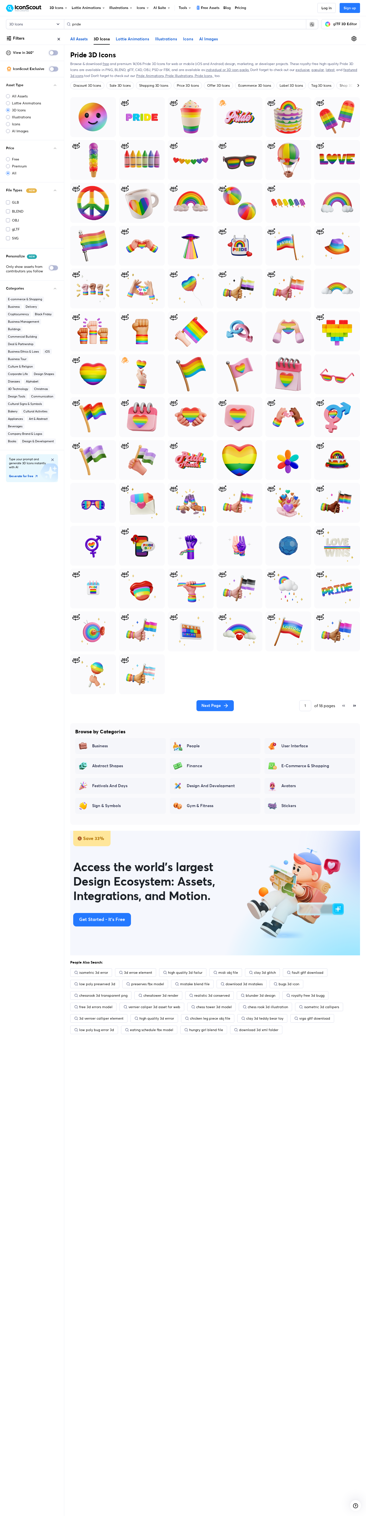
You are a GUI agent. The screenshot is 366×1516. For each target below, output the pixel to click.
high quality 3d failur (185, 972)
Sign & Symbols (106, 806)
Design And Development (211, 786)
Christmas (41, 389)
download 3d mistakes (244, 984)
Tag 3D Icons (321, 85)
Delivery (31, 306)
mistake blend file (195, 984)
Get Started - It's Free (102, 919)
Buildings (14, 329)
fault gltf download (307, 972)
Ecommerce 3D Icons (254, 85)
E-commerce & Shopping (25, 299)
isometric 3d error (93, 972)
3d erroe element (138, 972)
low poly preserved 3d (97, 984)
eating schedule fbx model (151, 1030)
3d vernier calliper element (101, 1018)
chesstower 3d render (160, 995)
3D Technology (18, 389)
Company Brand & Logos (25, 434)
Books (12, 441)
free (106, 64)
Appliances (15, 419)
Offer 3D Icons (218, 85)
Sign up (350, 8)
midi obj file (228, 972)
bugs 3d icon (289, 984)
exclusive (303, 70)
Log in (326, 8)
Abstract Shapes (107, 766)
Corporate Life (18, 374)
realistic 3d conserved (212, 995)
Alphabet (32, 381)
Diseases (14, 381)
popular (317, 70)
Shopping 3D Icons (153, 85)
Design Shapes (44, 374)
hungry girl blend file (206, 1030)
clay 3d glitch (265, 972)
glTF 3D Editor (345, 24)
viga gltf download (314, 1018)
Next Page (211, 706)
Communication (42, 396)
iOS (47, 351)
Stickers (288, 806)
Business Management (23, 321)
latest (330, 70)
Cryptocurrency (18, 314)
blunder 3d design (260, 995)
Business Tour (17, 359)
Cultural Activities (35, 411)
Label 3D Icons (291, 85)
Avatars (288, 786)
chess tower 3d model (214, 1007)
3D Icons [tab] (102, 38)
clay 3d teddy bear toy (264, 1018)
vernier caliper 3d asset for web (154, 1007)
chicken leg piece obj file (210, 1018)
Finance (194, 766)
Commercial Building (22, 336)
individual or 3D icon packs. (227, 70)
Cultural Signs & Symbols (25, 404)
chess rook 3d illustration (268, 1007)
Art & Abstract (38, 419)
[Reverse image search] (312, 24)
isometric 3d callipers (321, 1007)
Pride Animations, (150, 76)
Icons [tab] (188, 39)
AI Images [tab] (208, 39)
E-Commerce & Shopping (305, 766)
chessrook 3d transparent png (103, 995)
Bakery (12, 411)
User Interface (294, 746)
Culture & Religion (20, 366)
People (193, 746)
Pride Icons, (204, 76)
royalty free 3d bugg (307, 995)
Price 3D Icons (188, 85)
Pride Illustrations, (180, 76)
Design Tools (16, 396)
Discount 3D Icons (87, 85)
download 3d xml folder (258, 1030)
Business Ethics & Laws (23, 351)
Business (14, 306)
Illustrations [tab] (166, 39)
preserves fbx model (147, 984)
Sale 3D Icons (120, 85)
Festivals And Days (109, 786)
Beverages (15, 426)
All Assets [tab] (79, 39)
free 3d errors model (96, 1007)
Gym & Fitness (200, 806)
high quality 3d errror (156, 1018)
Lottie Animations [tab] (132, 39)
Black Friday (43, 314)
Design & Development (38, 441)
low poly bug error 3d (96, 1030)
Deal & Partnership (20, 344)
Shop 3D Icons (351, 85)
